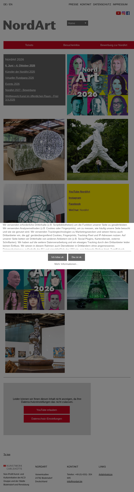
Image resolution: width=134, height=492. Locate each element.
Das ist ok (76, 257)
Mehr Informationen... (66, 264)
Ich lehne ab (57, 257)
